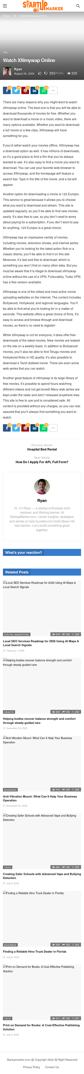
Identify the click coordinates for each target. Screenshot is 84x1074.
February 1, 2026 (15, 650)
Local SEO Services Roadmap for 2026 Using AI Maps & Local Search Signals (41, 643)
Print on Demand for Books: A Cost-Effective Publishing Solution (41, 1027)
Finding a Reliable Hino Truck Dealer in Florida (34, 951)
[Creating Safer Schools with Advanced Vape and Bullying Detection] (42, 841)
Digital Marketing (16, 634)
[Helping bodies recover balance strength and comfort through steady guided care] (42, 686)
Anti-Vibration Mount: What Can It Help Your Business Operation (40, 798)
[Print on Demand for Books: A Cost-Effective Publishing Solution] (42, 992)
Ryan (18, 69)
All (6, 52)
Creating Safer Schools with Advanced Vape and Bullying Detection (42, 876)
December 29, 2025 (16, 728)
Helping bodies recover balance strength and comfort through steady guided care (39, 720)
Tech (7, 867)
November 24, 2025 (16, 805)
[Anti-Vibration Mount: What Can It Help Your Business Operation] (42, 763)
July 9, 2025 (12, 883)
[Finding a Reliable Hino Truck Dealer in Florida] (42, 919)
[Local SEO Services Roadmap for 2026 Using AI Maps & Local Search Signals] (42, 608)
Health (9, 712)
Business (10, 789)
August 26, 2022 (24, 73)
